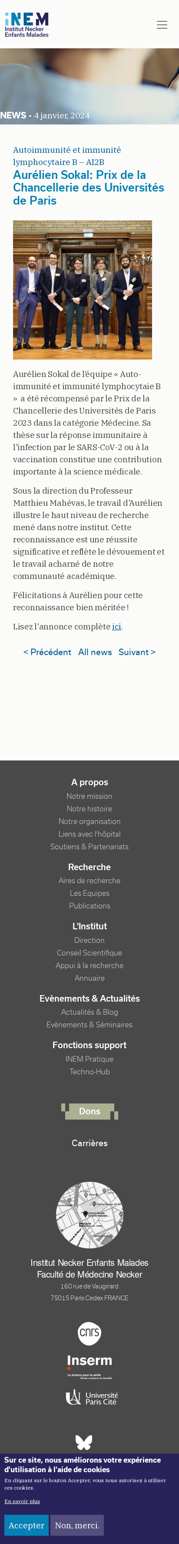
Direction (89, 940)
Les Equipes (89, 893)
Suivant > (137, 652)
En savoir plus (22, 1501)
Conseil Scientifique (89, 953)
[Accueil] (27, 25)
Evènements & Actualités (90, 998)
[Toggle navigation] (162, 25)
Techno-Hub (90, 1072)
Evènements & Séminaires (89, 1025)
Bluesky (84, 1442)
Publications (89, 906)
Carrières (90, 1143)
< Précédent (47, 652)
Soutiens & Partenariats (89, 847)
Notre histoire (89, 809)
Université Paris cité (89, 1397)
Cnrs (89, 1334)
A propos (89, 782)
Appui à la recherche (89, 966)
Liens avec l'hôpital (90, 834)
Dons (89, 1111)
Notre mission (89, 796)
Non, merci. (77, 1525)
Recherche (89, 867)
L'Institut (90, 926)
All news (95, 652)
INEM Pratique (89, 1059)
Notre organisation (90, 821)
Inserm (89, 1367)
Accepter (26, 1525)
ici (116, 626)
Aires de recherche (89, 881)
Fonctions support (89, 1045)
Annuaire (90, 978)
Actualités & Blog (89, 1012)
